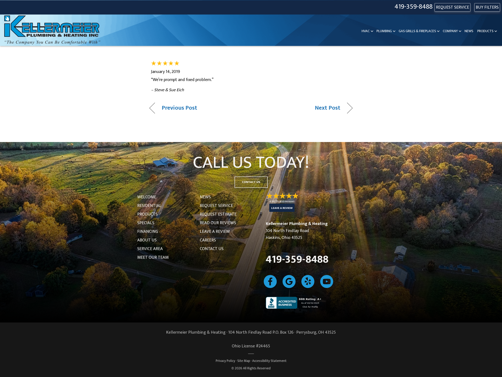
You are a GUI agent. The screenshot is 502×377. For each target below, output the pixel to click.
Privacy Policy (225, 361)
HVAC (366, 31)
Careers (208, 240)
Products (485, 31)
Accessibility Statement (269, 361)
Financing (147, 231)
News (469, 31)
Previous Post (179, 108)
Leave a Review (215, 231)
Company (450, 31)
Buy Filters (487, 7)
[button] (372, 31)
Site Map (243, 361)
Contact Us (212, 248)
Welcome (146, 197)
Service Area (150, 248)
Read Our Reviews (218, 223)
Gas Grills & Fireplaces (417, 31)
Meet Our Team (153, 257)
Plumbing (384, 31)
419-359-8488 (414, 6)
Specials (145, 223)
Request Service (216, 205)
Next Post (327, 108)
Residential (149, 205)
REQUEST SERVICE (452, 7)
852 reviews (287, 201)
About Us (147, 240)
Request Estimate (218, 214)
